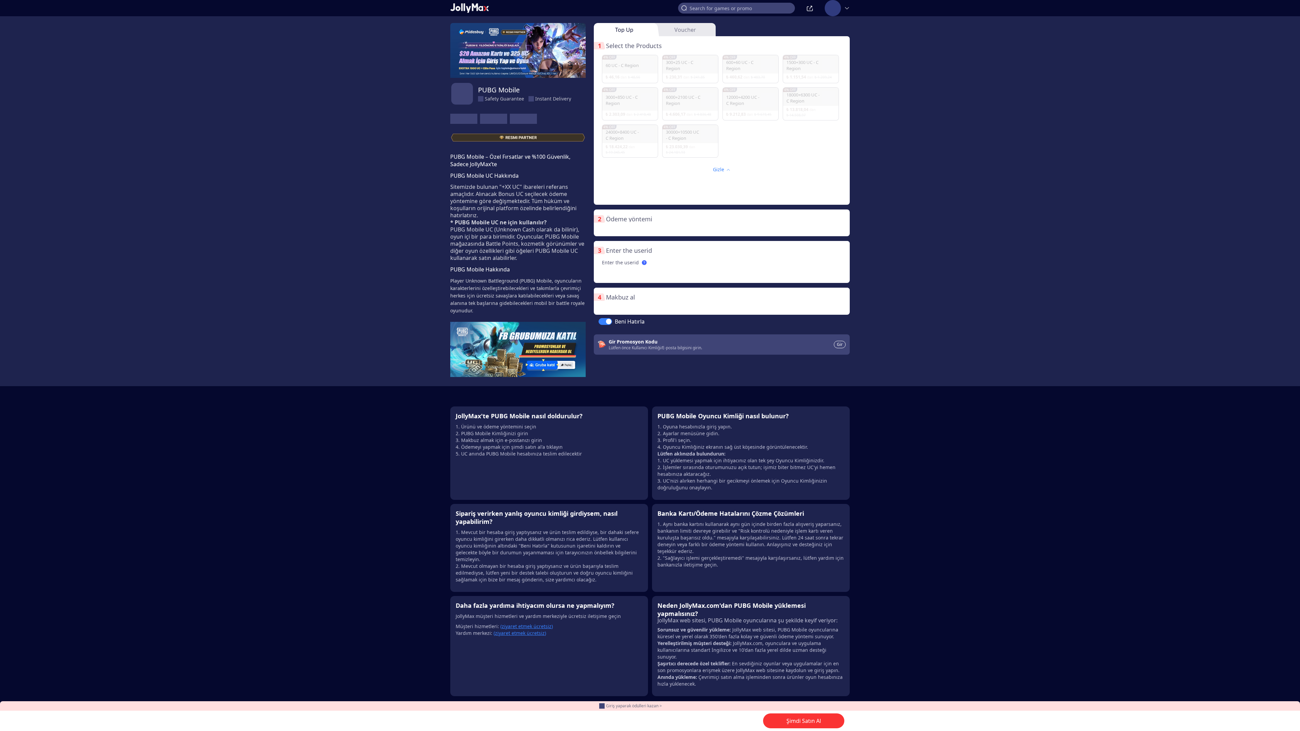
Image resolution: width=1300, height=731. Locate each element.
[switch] (605, 321)
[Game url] (523, 119)
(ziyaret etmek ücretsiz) (526, 626)
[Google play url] (493, 119)
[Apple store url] (463, 119)
